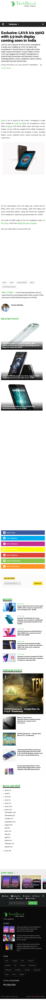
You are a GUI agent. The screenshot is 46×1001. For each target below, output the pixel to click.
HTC (22, 961)
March (7, 840)
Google (14, 961)
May (6, 834)
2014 (6, 806)
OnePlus (18, 970)
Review (27, 970)
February (8, 843)
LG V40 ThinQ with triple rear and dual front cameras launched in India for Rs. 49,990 (29, 937)
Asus (6, 961)
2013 (6, 809)
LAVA (3, 120)
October (8, 818)
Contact (27, 896)
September (9, 822)
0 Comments (33, 64)
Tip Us (37, 896)
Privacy (20, 898)
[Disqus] (23, 442)
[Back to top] (41, 993)
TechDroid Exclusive (9, 287)
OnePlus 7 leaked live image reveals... (31, 886)
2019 (6, 790)
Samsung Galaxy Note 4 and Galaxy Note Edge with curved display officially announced (28, 767)
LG (15, 965)
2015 (6, 803)
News (32, 282)
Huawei (7, 965)
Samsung (37, 970)
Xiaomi (22, 974)
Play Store (31, 898)
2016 (6, 800)
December (9, 812)
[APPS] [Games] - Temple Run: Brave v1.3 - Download (29, 734)
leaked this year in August (27, 223)
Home (6, 896)
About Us (16, 896)
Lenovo (22, 965)
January (7, 846)
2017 (6, 796)
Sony (7, 974)
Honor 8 (30, 961)
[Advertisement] (23, 93)
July (6, 828)
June (6, 831)
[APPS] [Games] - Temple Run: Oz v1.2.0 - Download (22, 710)
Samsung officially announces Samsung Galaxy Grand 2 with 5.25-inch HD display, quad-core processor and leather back (30, 752)
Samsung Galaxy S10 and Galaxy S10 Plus (10, 886)
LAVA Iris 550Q (20, 123)
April (6, 837)
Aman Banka (6, 68)
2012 (6, 850)
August (7, 825)
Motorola (8, 970)
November (9, 815)
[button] (3, 24)
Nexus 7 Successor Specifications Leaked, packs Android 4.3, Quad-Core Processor (28, 720)
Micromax (32, 965)
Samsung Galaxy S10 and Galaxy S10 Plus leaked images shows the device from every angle (29, 929)
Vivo (14, 974)
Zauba (10, 126)
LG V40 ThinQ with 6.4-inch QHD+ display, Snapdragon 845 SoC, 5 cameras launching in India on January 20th (29, 947)
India (4, 282)
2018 (6, 793)
